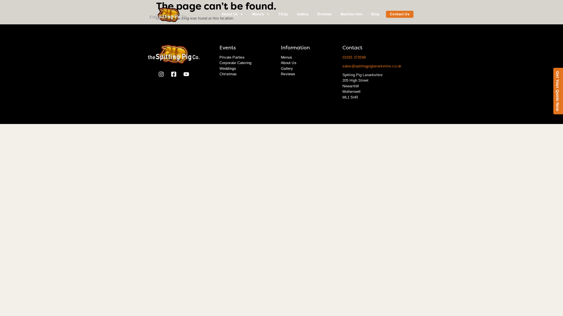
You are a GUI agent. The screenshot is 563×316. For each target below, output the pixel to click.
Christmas (228, 74)
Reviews (324, 14)
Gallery (303, 14)
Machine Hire (351, 14)
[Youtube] (186, 74)
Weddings (227, 68)
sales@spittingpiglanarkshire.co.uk (372, 66)
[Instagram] (161, 74)
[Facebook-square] (173, 74)
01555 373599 (354, 57)
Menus (286, 57)
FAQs (283, 14)
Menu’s (258, 14)
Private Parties (232, 57)
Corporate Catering (235, 63)
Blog (375, 14)
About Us (230, 14)
